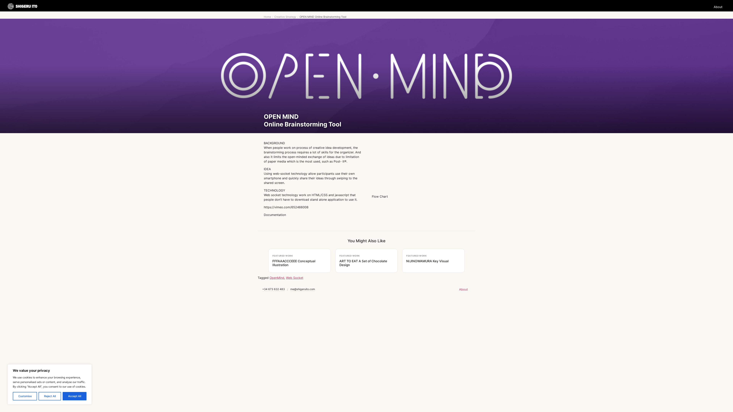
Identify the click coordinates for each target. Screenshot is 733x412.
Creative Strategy (285, 16)
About (718, 7)
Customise (25, 396)
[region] (50, 384)
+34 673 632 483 (273, 289)
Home (267, 16)
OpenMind (277, 278)
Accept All (74, 396)
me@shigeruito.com (302, 289)
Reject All (50, 396)
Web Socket (294, 278)
